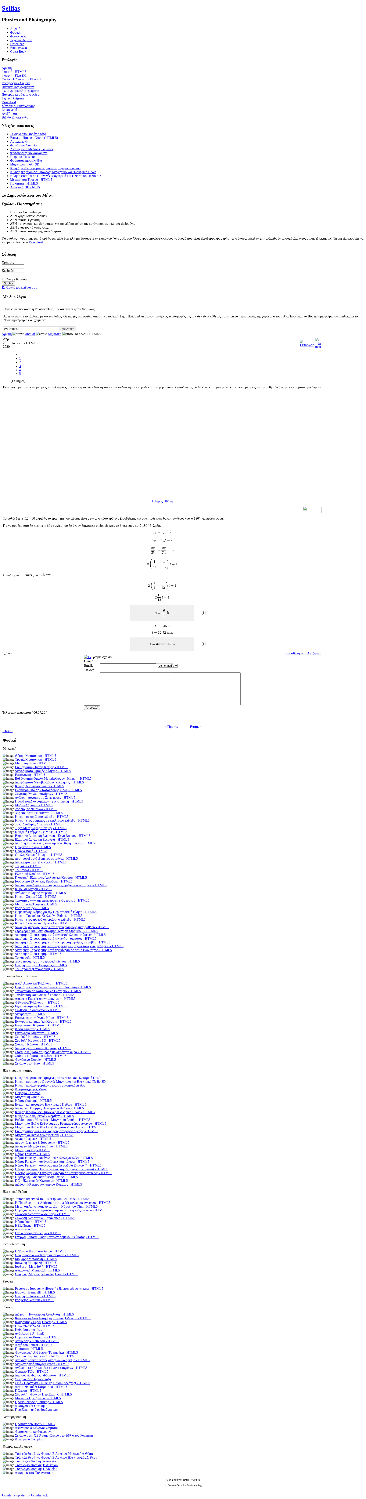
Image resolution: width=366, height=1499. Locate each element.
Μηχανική (54, 334)
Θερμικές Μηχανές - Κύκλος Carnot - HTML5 (46, 1274)
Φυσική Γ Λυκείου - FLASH (21, 79)
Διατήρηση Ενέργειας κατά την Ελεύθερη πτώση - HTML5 (55, 843)
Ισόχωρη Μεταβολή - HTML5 (35, 1263)
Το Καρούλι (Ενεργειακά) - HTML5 (39, 969)
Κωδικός (8, 270)
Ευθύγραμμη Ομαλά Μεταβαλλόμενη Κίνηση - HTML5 (53, 778)
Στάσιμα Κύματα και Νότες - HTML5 (40, 1056)
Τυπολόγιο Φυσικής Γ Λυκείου (36, 1469)
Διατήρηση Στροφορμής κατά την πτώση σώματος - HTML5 (55, 938)
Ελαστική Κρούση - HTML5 (34, 874)
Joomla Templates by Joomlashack (25, 1495)
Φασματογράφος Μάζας (26, 160)
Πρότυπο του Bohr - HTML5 (35, 1424)
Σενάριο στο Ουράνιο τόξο (28, 134)
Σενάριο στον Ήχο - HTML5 (34, 1063)
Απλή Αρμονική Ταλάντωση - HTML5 (41, 983)
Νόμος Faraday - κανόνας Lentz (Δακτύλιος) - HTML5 (52, 1161)
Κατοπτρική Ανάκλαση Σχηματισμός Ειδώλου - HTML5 (53, 1318)
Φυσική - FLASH (14, 75)
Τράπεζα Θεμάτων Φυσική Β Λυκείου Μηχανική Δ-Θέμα (54, 1453)
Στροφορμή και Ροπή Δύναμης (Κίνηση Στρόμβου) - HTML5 (56, 931)
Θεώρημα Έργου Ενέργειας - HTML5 (41, 965)
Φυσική (15, 32)
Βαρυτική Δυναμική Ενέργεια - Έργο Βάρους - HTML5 (52, 835)
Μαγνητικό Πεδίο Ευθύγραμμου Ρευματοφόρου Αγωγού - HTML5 (60, 1123)
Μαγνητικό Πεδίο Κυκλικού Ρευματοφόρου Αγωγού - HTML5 (57, 1127)
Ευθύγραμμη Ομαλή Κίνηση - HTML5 (41, 767)
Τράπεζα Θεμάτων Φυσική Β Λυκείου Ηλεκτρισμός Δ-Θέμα (56, 1457)
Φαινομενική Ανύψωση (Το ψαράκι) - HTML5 (46, 1352)
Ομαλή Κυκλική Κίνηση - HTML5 (38, 854)
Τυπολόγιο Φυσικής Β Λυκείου (36, 1465)
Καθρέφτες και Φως (28, 1329)
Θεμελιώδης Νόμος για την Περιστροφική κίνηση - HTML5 (56, 912)
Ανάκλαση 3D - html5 (25, 187)
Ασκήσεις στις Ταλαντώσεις (34, 1472)
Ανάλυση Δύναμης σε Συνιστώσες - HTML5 (45, 797)
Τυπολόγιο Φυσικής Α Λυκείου (36, 1461)
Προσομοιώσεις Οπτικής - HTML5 (39, 1402)
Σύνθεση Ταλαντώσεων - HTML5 (38, 1010)
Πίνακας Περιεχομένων (18, 87)
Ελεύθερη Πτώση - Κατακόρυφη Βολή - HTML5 (48, 790)
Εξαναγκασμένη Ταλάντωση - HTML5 (41, 1006)
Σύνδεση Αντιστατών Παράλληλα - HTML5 (45, 1218)
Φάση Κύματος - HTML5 (32, 1029)
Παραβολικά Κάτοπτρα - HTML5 (37, 1337)
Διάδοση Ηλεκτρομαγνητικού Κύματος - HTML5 (48, 1184)
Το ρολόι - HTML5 (28, 866)
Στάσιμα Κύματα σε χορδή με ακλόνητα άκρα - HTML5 (53, 1052)
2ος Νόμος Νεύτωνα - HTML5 (36, 809)
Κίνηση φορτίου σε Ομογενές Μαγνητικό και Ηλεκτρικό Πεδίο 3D (55, 176)
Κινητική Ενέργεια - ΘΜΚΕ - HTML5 (41, 832)
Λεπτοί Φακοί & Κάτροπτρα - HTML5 (41, 1387)
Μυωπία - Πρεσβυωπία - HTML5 (38, 1398)
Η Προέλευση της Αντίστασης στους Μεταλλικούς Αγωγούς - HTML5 (62, 1202)
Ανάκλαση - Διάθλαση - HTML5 (37, 1341)
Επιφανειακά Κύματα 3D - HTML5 (39, 1025)
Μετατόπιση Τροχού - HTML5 (31, 179)
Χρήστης (8, 262)
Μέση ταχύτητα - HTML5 (32, 763)
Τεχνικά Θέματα (21, 40)
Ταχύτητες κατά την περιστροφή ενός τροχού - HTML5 (52, 900)
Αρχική (7, 68)
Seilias (11, 8)
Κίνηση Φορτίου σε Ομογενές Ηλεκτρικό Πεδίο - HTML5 (55, 1112)
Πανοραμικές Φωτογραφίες (20, 94)
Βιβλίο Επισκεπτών (15, 117)
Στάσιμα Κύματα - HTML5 (33, 1044)
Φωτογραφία (18, 36)
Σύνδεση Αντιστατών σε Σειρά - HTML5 (42, 1214)
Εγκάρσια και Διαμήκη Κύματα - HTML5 (43, 1021)
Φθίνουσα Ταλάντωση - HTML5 (37, 1002)
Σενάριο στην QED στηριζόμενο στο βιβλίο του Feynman (54, 1435)
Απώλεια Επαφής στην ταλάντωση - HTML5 (45, 998)
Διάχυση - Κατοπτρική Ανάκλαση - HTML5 (44, 1314)
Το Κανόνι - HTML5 (29, 870)
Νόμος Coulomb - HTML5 (33, 1100)
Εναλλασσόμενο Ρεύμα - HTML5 (38, 1233)
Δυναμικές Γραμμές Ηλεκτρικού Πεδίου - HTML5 (49, 1108)
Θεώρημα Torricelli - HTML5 (35, 1296)
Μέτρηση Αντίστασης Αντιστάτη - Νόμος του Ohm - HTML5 (56, 1206)
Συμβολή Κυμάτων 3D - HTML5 (37, 1040)
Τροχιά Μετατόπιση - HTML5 (35, 759)
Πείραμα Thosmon (23, 157)
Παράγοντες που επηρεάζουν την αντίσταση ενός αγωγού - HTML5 (60, 1210)
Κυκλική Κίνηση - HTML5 (33, 889)
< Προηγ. (171, 726)
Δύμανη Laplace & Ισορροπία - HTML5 (42, 1142)
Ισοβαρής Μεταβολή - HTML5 (36, 1259)
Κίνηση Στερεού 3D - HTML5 (36, 896)
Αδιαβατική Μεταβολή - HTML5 (37, 1270)
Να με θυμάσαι (17, 279)
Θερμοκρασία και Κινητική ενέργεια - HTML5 (47, 1255)
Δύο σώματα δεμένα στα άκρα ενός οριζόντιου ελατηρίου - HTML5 (61, 885)
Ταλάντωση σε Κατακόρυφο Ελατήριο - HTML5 (48, 991)
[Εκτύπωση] (307, 342)
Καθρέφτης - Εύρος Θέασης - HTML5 (41, 1322)
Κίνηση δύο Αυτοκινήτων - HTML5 (39, 786)
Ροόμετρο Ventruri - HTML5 (34, 1300)
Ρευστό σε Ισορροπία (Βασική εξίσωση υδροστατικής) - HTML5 (59, 1288)
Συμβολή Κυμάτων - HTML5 (35, 1036)
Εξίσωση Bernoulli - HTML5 (35, 1292)
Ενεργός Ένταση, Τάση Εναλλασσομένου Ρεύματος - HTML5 (57, 1237)
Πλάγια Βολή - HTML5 (31, 851)
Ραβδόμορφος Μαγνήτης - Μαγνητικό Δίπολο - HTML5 (52, 1119)
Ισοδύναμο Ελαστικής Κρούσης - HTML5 (43, 881)
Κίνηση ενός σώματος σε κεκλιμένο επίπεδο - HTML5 (52, 820)
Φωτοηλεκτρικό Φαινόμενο (28, 153)
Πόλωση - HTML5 (28, 1390)
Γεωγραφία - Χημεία (16, 83)
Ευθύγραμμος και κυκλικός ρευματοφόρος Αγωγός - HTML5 (56, 1131)
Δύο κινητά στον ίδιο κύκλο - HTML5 (41, 862)
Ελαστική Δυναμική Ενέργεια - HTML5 (42, 839)
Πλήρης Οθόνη (162, 501)
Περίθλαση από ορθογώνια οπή (36, 1409)
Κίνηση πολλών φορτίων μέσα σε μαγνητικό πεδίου (45, 168)
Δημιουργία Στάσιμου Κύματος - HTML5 (43, 1048)
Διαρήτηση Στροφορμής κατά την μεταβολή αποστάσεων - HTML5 (60, 934)
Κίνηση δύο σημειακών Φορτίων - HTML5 (44, 1116)
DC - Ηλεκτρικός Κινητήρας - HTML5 (41, 1180)
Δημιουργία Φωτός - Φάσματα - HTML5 (42, 1375)
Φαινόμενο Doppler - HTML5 (35, 1059)
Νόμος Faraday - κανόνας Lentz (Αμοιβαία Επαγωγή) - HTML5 (58, 1165)
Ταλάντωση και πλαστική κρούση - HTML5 (45, 995)
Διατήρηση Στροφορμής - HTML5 (38, 954)
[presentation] (30, 518)
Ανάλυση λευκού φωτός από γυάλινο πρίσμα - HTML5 (52, 1360)
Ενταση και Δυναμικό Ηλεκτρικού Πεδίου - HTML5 (50, 1104)
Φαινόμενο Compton (24, 145)
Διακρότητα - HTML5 (30, 1014)
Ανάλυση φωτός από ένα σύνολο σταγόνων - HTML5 (51, 1367)
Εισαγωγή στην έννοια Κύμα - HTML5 (41, 1017)
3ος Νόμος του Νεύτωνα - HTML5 (39, 813)
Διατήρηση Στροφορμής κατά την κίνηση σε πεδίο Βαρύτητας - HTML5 (63, 950)
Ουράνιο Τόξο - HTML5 (31, 1371)
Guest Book (18, 51)
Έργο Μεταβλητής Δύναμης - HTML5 (41, 828)
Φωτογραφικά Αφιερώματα (20, 90)
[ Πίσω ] (7, 731)
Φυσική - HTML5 (14, 71)
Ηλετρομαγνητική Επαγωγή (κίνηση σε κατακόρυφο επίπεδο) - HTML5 (63, 1173)
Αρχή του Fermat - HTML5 (33, 1345)
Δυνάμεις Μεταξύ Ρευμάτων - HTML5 (41, 1146)
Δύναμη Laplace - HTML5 (33, 1138)
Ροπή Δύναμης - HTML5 (32, 908)
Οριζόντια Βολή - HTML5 (33, 847)
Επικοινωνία (18, 48)
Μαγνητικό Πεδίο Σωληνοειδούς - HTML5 (44, 1135)
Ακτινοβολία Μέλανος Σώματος (31, 149)
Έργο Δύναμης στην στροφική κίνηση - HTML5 (47, 961)
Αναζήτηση (9, 113)
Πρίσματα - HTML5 (24, 183)
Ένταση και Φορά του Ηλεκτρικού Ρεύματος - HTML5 (52, 1199)
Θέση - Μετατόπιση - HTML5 (35, 755)
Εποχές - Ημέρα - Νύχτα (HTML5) (34, 137)
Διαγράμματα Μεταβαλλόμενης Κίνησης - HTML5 (49, 782)
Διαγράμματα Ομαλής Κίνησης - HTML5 (43, 771)
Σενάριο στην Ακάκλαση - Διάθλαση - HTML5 (46, 1356)
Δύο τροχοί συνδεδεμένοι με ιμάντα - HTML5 (46, 858)
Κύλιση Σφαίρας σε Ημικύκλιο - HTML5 (43, 923)
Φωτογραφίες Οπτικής (30, 1406)
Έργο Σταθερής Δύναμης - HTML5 (38, 824)
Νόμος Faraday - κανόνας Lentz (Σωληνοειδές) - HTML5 (54, 1158)
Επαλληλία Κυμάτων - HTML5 (36, 1033)
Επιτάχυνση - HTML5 (30, 774)
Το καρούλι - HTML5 (30, 957)
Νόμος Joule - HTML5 (30, 1221)
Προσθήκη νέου (296, 653)
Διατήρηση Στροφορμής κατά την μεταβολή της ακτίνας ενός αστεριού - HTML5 (69, 946)
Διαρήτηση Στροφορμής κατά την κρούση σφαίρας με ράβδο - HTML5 (62, 942)
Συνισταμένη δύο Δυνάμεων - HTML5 (41, 794)
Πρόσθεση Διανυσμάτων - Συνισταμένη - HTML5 (49, 801)
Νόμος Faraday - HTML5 (32, 1154)
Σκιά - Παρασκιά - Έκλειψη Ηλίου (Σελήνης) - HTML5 (52, 1383)
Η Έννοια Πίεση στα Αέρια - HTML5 (40, 1251)
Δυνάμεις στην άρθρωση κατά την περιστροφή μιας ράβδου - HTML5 (62, 927)
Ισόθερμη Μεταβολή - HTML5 (36, 1266)
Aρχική (15, 28)
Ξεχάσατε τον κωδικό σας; (19, 287)
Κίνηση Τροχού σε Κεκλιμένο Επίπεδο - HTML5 (49, 915)
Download (17, 44)
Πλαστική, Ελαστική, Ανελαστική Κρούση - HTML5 (51, 877)
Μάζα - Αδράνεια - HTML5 (34, 805)
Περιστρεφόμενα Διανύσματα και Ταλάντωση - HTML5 (53, 987)
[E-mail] (318, 342)
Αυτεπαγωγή (19, 141)
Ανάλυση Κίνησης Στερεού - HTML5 (40, 893)
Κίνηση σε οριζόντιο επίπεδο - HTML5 (41, 816)
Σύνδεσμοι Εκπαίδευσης (18, 106)
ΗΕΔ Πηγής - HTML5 (30, 1225)
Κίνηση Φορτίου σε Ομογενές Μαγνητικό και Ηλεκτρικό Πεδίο (53, 172)
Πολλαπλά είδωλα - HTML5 (34, 1326)
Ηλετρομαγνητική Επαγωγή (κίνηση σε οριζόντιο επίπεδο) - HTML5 (61, 1169)
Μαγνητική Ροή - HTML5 (32, 1150)
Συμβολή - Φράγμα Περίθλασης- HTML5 (43, 1394)
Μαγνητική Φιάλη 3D (24, 164)
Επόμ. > (195, 726)
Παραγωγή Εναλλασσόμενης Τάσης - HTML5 (46, 1177)
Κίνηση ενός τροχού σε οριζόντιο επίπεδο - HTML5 (50, 919)
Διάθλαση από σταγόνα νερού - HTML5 (42, 1364)
